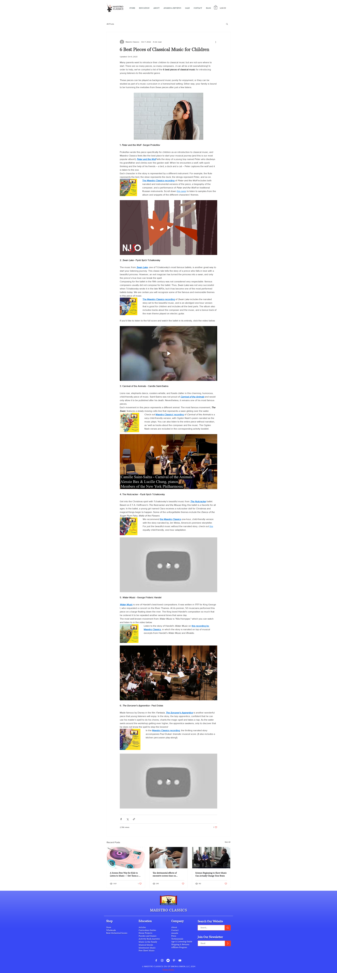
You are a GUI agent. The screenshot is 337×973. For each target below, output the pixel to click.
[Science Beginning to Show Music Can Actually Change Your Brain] (211, 857)
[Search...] (228, 927)
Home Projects (145, 933)
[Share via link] (134, 819)
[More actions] (215, 41)
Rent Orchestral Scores (116, 933)
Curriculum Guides (147, 930)
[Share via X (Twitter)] (127, 819)
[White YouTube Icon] (180, 960)
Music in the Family (148, 941)
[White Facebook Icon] (156, 960)
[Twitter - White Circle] (168, 960)
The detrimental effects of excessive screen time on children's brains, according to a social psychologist (167, 874)
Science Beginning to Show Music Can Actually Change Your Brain (211, 874)
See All (227, 842)
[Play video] (168, 227)
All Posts (110, 24)
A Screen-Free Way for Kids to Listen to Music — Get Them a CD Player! (126, 874)
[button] (156, 8)
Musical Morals (146, 945)
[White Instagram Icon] (162, 960)
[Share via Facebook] (121, 819)
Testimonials (177, 938)
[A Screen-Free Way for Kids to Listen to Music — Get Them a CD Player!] (126, 857)
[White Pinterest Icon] (174, 960)
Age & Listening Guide (181, 941)
